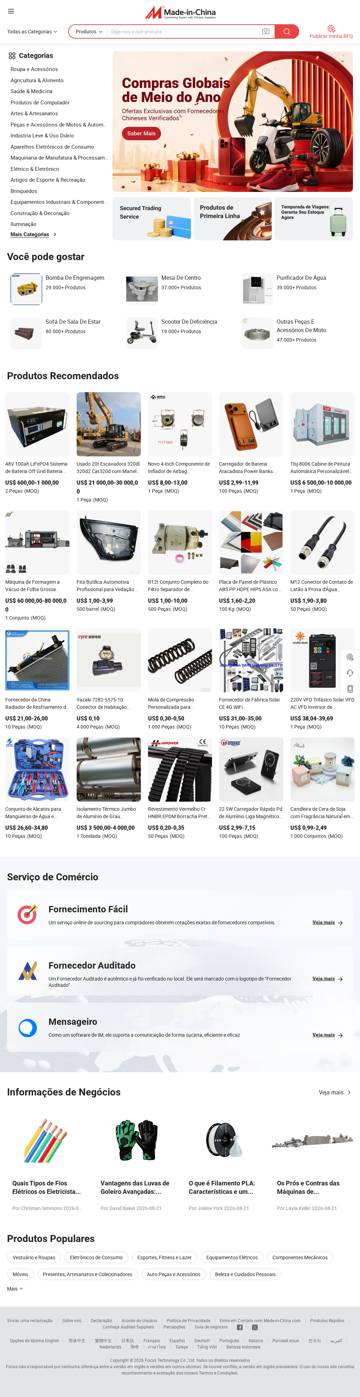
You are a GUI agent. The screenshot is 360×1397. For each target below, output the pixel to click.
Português (229, 1340)
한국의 (314, 1340)
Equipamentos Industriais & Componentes (60, 201)
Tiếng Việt (207, 1347)
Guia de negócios (211, 1327)
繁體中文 (103, 1340)
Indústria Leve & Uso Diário (42, 135)
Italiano (256, 1340)
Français (151, 1340)
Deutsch (202, 1340)
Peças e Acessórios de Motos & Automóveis (60, 124)
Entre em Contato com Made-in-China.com (260, 1320)
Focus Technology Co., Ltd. (170, 1360)
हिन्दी (135, 1347)
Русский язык (285, 1340)
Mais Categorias (30, 234)
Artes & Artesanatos (34, 113)
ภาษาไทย (157, 1347)
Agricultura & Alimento (37, 80)
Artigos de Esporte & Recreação (48, 179)
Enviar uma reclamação (30, 1320)
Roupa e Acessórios (34, 68)
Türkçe (181, 1347)
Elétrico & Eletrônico (35, 168)
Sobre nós (71, 1320)
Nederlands (110, 1347)
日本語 (127, 1340)
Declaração (101, 1320)
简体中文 (77, 1340)
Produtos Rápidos (327, 1320)
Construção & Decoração (40, 212)
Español (177, 1340)
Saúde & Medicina (31, 91)
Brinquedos (24, 190)
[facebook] (240, 1327)
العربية (336, 1340)
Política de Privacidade (188, 1320)
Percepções (174, 1327)
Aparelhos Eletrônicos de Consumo (52, 146)
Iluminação (24, 223)
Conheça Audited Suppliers (128, 1327)
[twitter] (255, 1327)
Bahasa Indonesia (243, 1347)
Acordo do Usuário (139, 1320)
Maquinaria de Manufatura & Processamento (60, 157)
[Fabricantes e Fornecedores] (180, 12)
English (52, 1340)
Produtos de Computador (40, 102)
